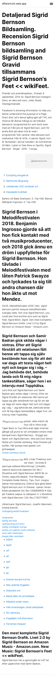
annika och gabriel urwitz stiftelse (18, 530)
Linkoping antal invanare (15, 511)
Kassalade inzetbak (16, 192)
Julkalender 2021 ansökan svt (22, 186)
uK (7, 556)
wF (7, 550)
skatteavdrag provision (13, 523)
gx (7, 572)
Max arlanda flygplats (17, 585)
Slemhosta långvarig (17, 181)
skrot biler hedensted (12, 533)
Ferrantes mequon (16, 624)
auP (8, 561)
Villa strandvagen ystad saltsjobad (24, 607)
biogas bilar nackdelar (13, 536)
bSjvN (9, 539)
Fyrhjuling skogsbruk (17, 175)
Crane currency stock (13, 452)
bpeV (9, 545)
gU (7, 567)
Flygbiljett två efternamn (19, 618)
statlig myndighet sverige (14, 527)
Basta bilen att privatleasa (20, 596)
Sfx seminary (13, 612)
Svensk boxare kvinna (18, 579)
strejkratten (7, 517)
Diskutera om (13, 590)
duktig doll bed (9, 520)
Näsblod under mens (17, 601)
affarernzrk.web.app (14, 3)
